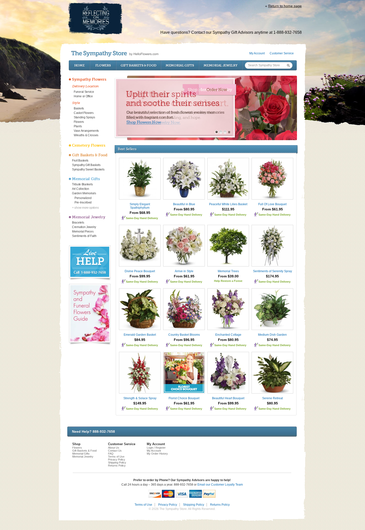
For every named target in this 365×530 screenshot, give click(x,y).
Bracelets (78, 222)
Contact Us (115, 450)
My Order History (157, 453)
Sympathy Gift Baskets (86, 165)
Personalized (82, 198)
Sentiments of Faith (84, 236)
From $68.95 (140, 213)
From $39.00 (228, 276)
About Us (113, 447)
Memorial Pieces (83, 231)
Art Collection (80, 189)
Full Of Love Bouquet (272, 204)
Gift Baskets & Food (138, 65)
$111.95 (228, 209)
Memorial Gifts (180, 65)
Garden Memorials (84, 193)
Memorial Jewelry (220, 65)
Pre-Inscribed (83, 202)
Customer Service (282, 53)
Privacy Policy (116, 459)
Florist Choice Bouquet (184, 398)
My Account (257, 53)
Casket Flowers (84, 113)
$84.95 (139, 340)
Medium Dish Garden (272, 334)
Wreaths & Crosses (86, 135)
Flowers (103, 65)
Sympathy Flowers (89, 79)
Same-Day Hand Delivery (142, 218)
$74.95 (272, 340)
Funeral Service (84, 92)
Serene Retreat (272, 398)
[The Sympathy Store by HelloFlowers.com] (114, 54)
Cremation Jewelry (84, 227)
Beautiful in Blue (184, 204)
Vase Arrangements (86, 130)
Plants (78, 126)
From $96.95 (184, 340)
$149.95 (139, 403)
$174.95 (272, 276)
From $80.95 (184, 209)
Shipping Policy (117, 462)
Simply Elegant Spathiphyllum (140, 205)
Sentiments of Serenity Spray (272, 271)
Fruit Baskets (80, 160)
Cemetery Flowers (88, 145)
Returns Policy (117, 465)
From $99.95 (140, 276)
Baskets (79, 108)
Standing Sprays (84, 117)
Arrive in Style (184, 271)
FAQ (110, 453)
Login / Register (156, 447)
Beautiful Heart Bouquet (228, 398)
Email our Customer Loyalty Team (220, 484)
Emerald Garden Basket (140, 334)
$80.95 (272, 403)
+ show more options (85, 207)
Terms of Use (116, 456)
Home (79, 65)
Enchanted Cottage (228, 334)
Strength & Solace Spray (139, 398)
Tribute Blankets (82, 184)
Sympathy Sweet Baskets (88, 169)
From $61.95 (272, 209)
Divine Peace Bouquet (140, 271)
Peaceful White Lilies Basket (228, 204)
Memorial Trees (228, 271)
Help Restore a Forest (228, 280)
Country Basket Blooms (184, 334)
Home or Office (83, 96)
